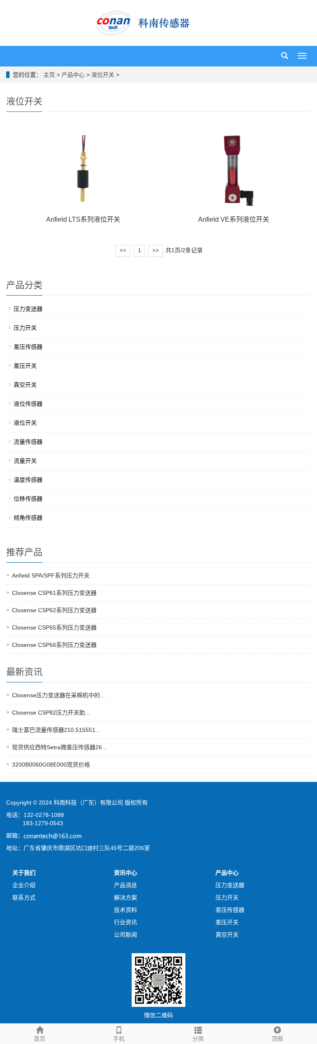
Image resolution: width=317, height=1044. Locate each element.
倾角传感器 (28, 517)
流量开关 (25, 460)
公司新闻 (125, 934)
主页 (49, 74)
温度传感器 (28, 479)
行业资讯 (125, 922)
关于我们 (23, 872)
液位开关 (102, 74)
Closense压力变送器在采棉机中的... (58, 695)
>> (155, 250)
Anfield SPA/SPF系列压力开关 (51, 575)
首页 (39, 1038)
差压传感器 (28, 346)
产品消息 (125, 885)
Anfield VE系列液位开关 (233, 219)
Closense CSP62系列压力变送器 (54, 610)
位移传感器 (28, 498)
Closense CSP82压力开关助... (51, 712)
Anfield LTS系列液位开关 (83, 219)
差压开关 (25, 365)
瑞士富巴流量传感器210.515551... (56, 730)
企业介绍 (23, 885)
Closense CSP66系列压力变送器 (54, 645)
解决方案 (125, 897)
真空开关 (25, 384)
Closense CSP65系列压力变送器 (54, 627)
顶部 (277, 1038)
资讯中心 (125, 872)
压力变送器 (28, 308)
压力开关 (25, 327)
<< (123, 250)
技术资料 (125, 910)
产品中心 (73, 74)
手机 (119, 1038)
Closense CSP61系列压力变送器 (54, 592)
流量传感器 (28, 441)
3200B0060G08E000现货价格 (51, 764)
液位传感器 (28, 403)
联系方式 (23, 897)
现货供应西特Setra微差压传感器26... (59, 747)
